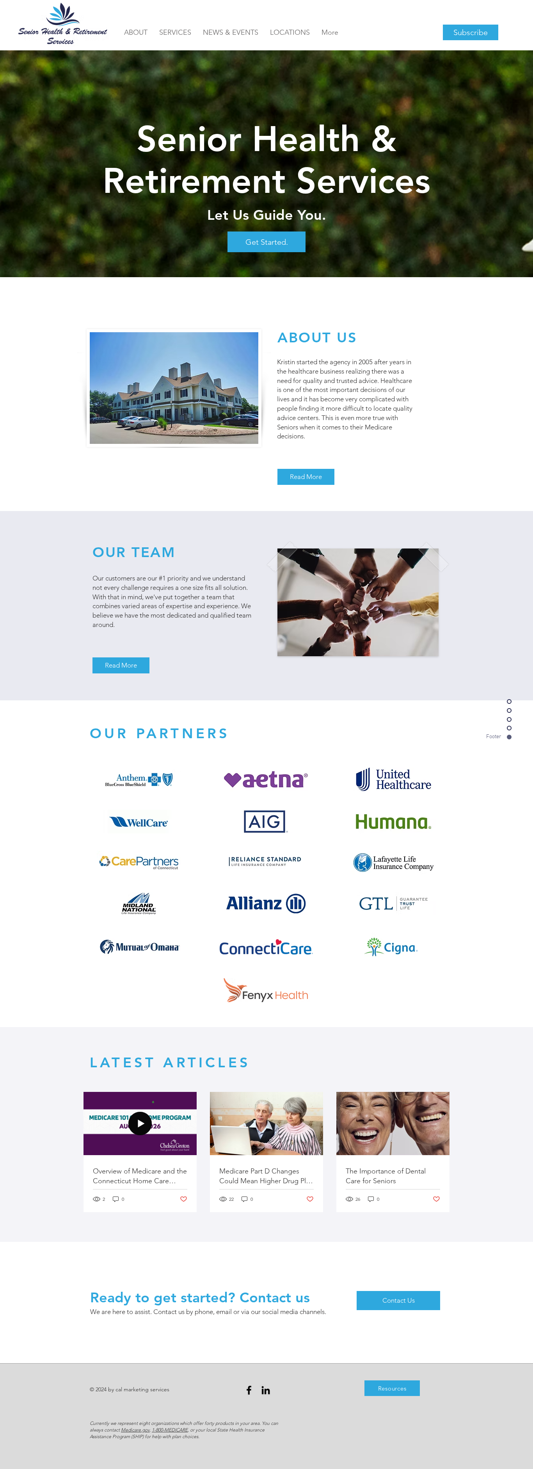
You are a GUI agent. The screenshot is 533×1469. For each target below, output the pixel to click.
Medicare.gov (135, 1430)
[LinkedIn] (266, 1390)
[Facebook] (249, 1390)
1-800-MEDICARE (170, 1430)
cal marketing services (142, 1389)
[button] (230, 32)
